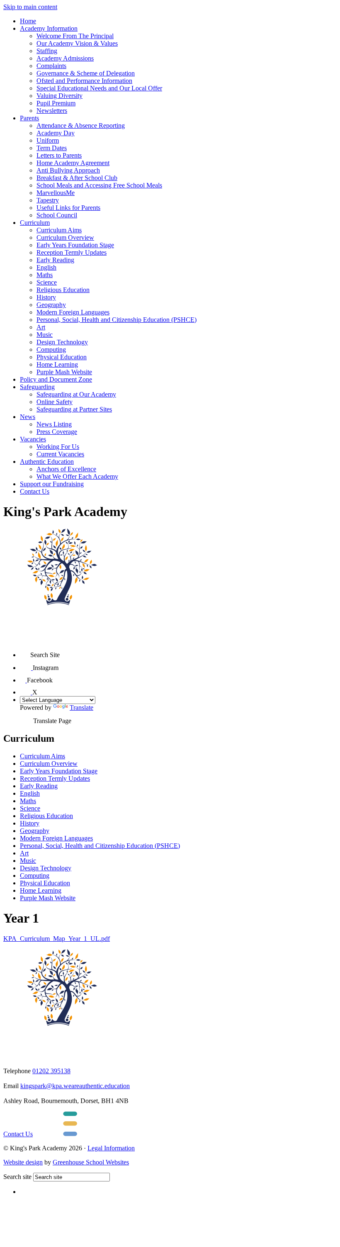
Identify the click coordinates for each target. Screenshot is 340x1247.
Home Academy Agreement (72, 162)
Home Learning (57, 364)
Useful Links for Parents (68, 207)
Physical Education (61, 356)
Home (28, 20)
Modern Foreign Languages (72, 312)
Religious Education (63, 289)
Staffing (46, 50)
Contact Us (34, 491)
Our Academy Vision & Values (77, 43)
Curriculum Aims (59, 230)
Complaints (51, 65)
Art (40, 327)
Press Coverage (56, 431)
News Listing (54, 424)
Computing (51, 349)
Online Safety (54, 401)
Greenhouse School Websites (91, 1162)
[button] (25, 652)
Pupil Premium (55, 103)
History (46, 297)
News (27, 416)
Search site (17, 1176)
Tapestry (47, 200)
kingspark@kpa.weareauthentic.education (75, 1085)
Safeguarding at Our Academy (76, 394)
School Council (56, 215)
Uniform (47, 140)
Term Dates (51, 147)
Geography (51, 304)
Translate (81, 707)
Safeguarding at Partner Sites (74, 409)
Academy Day (55, 132)
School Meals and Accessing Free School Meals (99, 185)
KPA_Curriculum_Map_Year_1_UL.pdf (56, 938)
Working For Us (57, 446)
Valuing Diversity (59, 95)
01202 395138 (51, 1070)
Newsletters (51, 110)
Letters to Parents (59, 155)
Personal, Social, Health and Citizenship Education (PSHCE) (116, 319)
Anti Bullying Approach (68, 170)
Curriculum (35, 222)
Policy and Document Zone (56, 379)
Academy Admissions (65, 58)
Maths (44, 274)
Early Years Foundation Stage (75, 244)
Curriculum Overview (65, 237)
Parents (29, 118)
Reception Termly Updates (71, 252)
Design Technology (62, 342)
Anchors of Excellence (66, 468)
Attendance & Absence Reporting (80, 125)
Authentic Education (47, 461)
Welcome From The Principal (75, 35)
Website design (23, 1162)
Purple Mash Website (64, 371)
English (46, 267)
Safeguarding (37, 386)
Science (46, 282)
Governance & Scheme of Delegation (85, 73)
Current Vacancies (60, 454)
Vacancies (33, 439)
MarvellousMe (55, 192)
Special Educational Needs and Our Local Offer (99, 88)
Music (44, 334)
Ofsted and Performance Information (84, 80)
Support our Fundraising (52, 483)
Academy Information (49, 28)
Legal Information (111, 1148)
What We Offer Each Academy (77, 476)
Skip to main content (30, 6)
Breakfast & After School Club (76, 177)
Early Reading (55, 259)
